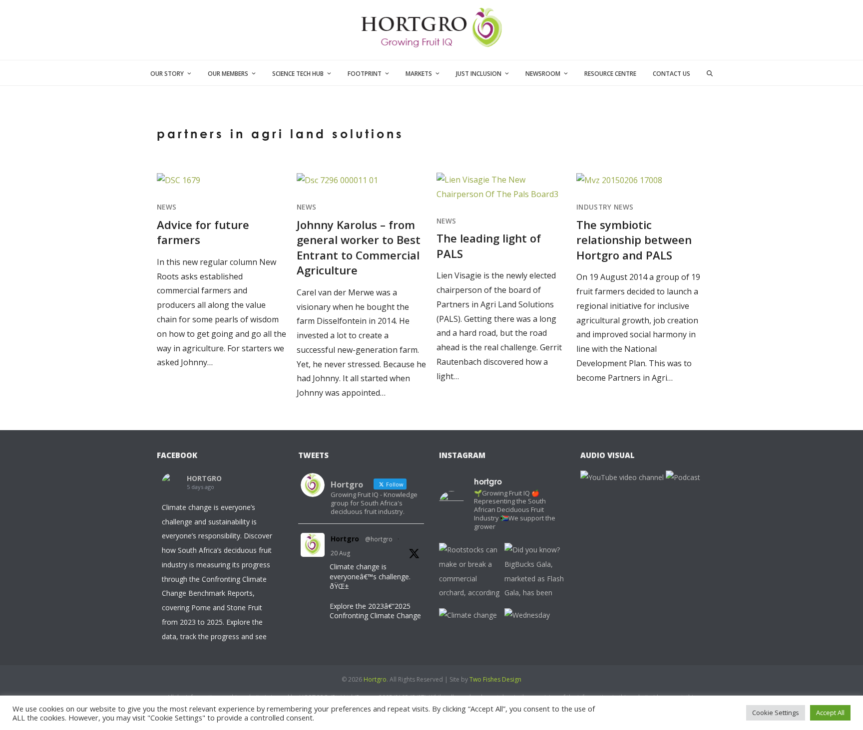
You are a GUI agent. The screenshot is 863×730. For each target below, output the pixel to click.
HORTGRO (204, 478)
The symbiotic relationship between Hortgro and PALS (634, 239)
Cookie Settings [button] (775, 712)
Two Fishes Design (495, 679)
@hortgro (379, 539)
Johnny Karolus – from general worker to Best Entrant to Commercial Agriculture (359, 247)
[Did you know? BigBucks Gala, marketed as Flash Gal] (534, 573)
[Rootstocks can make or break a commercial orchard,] (469, 573)
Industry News (604, 207)
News (166, 207)
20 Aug (340, 553)
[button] (710, 72)
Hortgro (345, 538)
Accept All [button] (830, 712)
